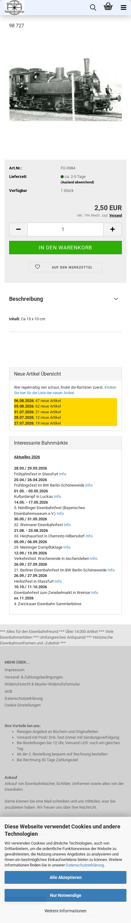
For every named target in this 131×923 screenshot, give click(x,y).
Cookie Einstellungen (23, 705)
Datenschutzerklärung (85, 865)
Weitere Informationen (65, 910)
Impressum (14, 670)
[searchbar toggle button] (93, 7)
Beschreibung (26, 299)
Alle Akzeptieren (66, 877)
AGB (8, 691)
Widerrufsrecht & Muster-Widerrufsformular (42, 684)
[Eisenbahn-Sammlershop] (12, 7)
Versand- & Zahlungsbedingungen (34, 677)
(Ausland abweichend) (77, 182)
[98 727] (65, 80)
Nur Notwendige (65, 895)
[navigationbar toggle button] (123, 7)
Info (62, 474)
